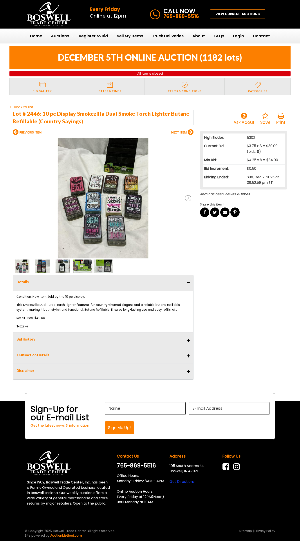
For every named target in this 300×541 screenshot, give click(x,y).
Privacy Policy (265, 531)
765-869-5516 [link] (136, 465)
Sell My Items (130, 36)
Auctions (60, 36)
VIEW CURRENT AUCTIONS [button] (237, 14)
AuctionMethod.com (66, 535)
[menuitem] (36, 36)
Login (238, 36)
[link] (226, 466)
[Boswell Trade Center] (49, 463)
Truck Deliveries (168, 36)
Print (281, 122)
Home (36, 36)
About (198, 36)
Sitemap (245, 531)
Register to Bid (93, 36)
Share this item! (212, 204)
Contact (261, 36)
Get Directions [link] (182, 481)
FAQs (219, 36)
